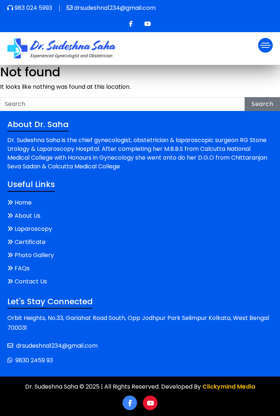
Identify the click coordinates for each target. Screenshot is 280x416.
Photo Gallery (34, 255)
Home (23, 202)
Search (262, 104)
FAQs (22, 268)
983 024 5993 (33, 8)
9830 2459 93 (34, 360)
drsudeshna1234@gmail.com (115, 8)
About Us (27, 215)
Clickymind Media (228, 386)
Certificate (30, 242)
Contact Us (31, 281)
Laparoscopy (33, 229)
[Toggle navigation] (265, 45)
